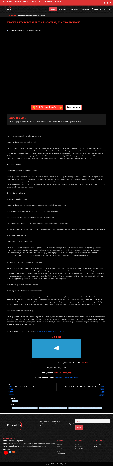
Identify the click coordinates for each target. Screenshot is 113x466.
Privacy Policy (97, 444)
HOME (53, 9)
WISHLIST (18, 1)
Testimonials (61, 453)
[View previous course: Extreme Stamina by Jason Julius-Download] (11, 389)
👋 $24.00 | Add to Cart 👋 (47, 107)
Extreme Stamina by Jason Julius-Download (26, 387)
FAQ (40, 1)
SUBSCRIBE (79, 427)
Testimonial (74, 107)
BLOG (34, 1)
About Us (58, 1)
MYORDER (26, 1)
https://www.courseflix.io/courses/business (49, 331)
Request (95, 446)
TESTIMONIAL (49, 1)
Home (8, 15)
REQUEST (85, 9)
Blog (58, 451)
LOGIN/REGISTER (7, 1)
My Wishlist (78, 446)
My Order (77, 444)
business (13, 15)
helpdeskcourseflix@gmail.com (66, 378)
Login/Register (79, 449)
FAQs (58, 446)
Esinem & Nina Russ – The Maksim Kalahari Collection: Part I (81, 387)
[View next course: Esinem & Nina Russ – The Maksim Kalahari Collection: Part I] (101, 390)
